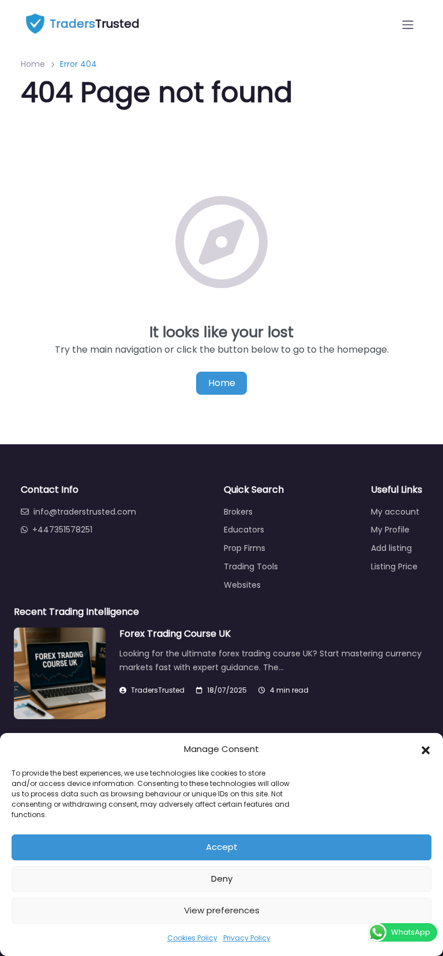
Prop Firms (244, 548)
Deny (221, 878)
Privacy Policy (247, 938)
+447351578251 (62, 529)
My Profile (390, 529)
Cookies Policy (192, 938)
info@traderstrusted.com (84, 511)
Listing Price (394, 566)
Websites (242, 585)
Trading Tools (251, 566)
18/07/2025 (227, 690)
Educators (244, 529)
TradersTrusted (158, 690)
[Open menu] (407, 25)
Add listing (391, 548)
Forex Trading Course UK (175, 633)
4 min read (289, 690)
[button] (425, 749)
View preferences (222, 910)
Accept (222, 847)
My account (395, 511)
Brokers (238, 511)
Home (33, 64)
